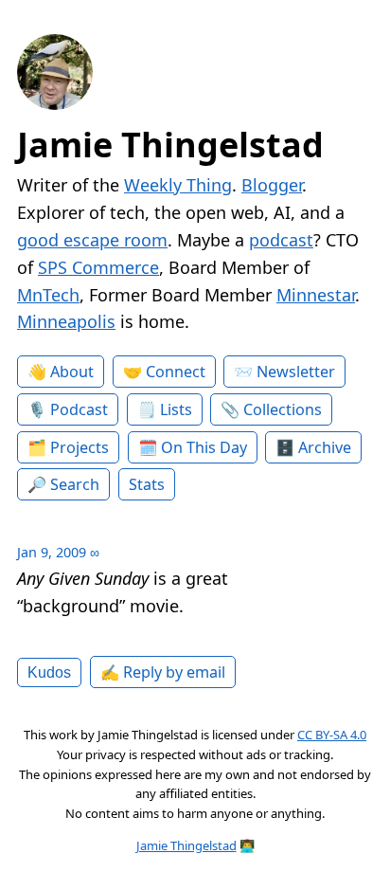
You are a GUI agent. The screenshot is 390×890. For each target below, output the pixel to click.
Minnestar (315, 294)
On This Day (204, 447)
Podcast (79, 409)
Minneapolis (66, 321)
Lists (176, 409)
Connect (175, 371)
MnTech (48, 294)
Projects (79, 447)
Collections (282, 409)
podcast (281, 239)
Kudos (49, 672)
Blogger (271, 184)
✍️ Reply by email (162, 672)
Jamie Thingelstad (170, 144)
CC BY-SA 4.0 (331, 734)
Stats (147, 484)
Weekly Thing (178, 184)
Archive (324, 447)
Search (74, 484)
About (72, 371)
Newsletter (296, 371)
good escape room (92, 239)
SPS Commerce (98, 267)
